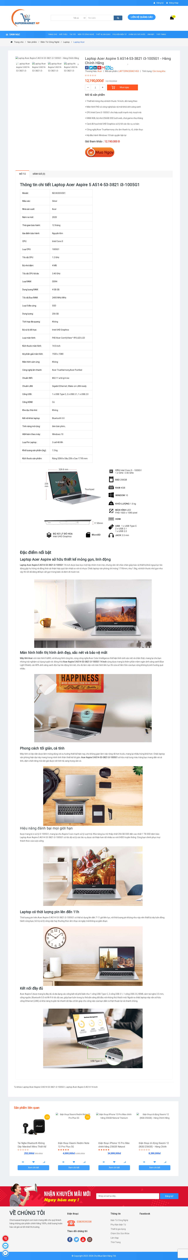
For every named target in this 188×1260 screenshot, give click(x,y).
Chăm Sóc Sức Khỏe (120, 1233)
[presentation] (16, 64)
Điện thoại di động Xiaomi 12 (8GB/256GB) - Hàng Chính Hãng (154, 1147)
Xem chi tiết (33, 1167)
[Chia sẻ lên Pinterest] (99, 67)
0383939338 (84, 1221)
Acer (100, 71)
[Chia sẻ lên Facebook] (87, 67)
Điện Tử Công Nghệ (119, 1220)
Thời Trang (116, 1242)
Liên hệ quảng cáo (142, 17)
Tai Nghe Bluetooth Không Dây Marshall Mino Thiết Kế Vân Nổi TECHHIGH (32, 1147)
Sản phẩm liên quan (27, 1107)
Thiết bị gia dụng (118, 1229)
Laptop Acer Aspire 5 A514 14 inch (82, 1087)
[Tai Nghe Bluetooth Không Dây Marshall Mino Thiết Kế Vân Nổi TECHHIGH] (33, 1126)
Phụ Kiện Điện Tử (118, 1224)
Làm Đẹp (115, 1238)
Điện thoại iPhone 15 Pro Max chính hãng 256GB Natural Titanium (114, 1147)
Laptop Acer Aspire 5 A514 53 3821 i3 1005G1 (43, 1087)
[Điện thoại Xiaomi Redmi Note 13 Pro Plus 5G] (74, 1126)
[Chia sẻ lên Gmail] (103, 68)
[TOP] (183, 1242)
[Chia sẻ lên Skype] (107, 68)
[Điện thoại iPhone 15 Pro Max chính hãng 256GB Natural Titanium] (114, 1126)
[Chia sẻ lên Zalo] (111, 68)
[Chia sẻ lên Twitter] (91, 68)
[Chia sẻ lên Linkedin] (95, 67)
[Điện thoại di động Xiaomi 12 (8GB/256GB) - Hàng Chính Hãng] (155, 1126)
